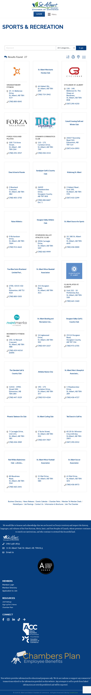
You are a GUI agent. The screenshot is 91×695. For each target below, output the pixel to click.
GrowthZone (73, 692)
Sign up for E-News (9, 604)
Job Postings (28, 504)
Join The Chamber (71, 504)
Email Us (10, 552)
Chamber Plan (7, 607)
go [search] (82, 48)
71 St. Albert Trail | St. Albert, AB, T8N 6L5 (24, 548)
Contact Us (39, 504)
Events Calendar (42, 501)
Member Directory (9, 588)
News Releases (28, 501)
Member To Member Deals (71, 501)
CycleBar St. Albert (73, 85)
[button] (5, 57)
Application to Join (9, 591)
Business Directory (15, 501)
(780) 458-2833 (13, 544)
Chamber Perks (54, 501)
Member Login (8, 585)
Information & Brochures (54, 504)
